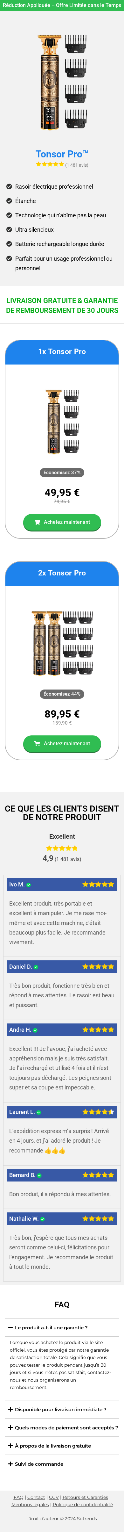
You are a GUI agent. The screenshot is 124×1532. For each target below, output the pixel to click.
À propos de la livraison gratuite (53, 1446)
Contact (36, 1497)
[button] (62, 472)
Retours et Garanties (85, 1497)
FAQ (19, 1497)
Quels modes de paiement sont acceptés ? (66, 1428)
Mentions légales (30, 1504)
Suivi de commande (39, 1464)
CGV (54, 1497)
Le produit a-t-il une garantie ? (51, 1328)
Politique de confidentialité (83, 1504)
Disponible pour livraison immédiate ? (61, 1409)
